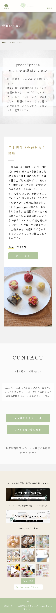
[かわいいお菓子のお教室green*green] (28, 6)
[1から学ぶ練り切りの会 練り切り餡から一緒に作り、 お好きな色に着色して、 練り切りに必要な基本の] (42, 570)
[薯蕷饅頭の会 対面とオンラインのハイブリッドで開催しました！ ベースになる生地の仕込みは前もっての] (13, 555)
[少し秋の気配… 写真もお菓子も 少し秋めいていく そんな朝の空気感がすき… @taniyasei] (27, 541)
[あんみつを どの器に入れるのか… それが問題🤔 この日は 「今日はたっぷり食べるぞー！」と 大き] (27, 570)
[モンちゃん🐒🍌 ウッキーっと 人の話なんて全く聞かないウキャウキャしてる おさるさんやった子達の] (13, 541)
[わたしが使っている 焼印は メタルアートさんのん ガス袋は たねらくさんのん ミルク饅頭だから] (42, 541)
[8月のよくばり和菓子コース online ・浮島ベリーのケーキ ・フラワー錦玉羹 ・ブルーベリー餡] (27, 555)
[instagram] (28, 602)
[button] (50, 6)
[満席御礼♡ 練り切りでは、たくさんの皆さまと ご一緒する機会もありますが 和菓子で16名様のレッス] (13, 570)
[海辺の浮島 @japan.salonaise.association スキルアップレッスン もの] (42, 555)
